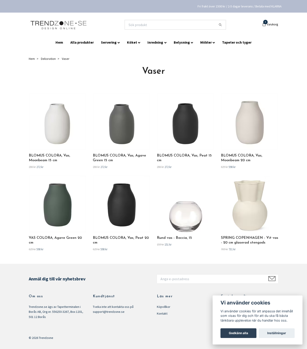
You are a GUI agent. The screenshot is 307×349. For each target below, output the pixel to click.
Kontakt (162, 313)
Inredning (155, 42)
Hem (59, 42)
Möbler (206, 42)
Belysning (182, 42)
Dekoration (48, 59)
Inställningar (276, 333)
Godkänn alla (238, 333)
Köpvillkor (163, 307)
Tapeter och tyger (236, 42)
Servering (109, 42)
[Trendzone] (59, 24)
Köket (132, 42)
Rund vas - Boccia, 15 (174, 238)
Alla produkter (82, 42)
